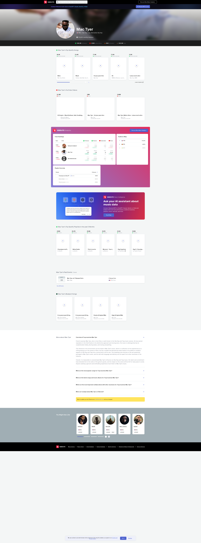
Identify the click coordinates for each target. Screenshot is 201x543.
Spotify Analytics (112, 446)
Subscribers (103, 140)
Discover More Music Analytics (147, 2)
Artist (63, 140)
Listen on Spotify (138, 82)
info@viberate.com (99, 399)
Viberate (49, 2)
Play (64, 65)
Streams (95, 140)
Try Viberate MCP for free (143, 6)
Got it (123, 538)
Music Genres (71, 446)
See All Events (60, 286)
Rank (57, 140)
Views (111, 140)
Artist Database (90, 446)
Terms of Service (141, 446)
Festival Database (101, 446)
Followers (87, 140)
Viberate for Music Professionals (126, 446)
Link (71, 175)
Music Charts (80, 446)
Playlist (57, 172)
